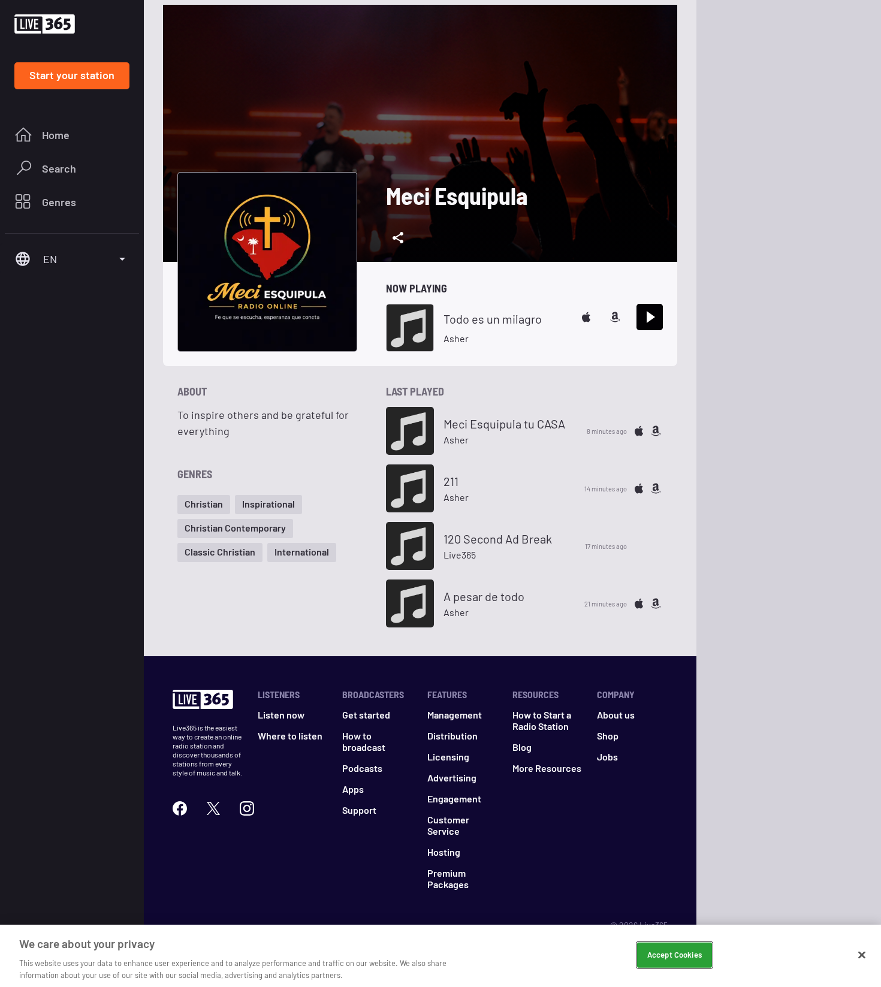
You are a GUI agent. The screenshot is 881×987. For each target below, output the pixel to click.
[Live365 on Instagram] (247, 808)
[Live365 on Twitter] (213, 808)
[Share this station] (398, 238)
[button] (203, 504)
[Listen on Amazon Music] (615, 317)
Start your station (71, 75)
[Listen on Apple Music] (586, 317)
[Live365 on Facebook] (180, 808)
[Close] (862, 955)
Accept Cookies (674, 954)
